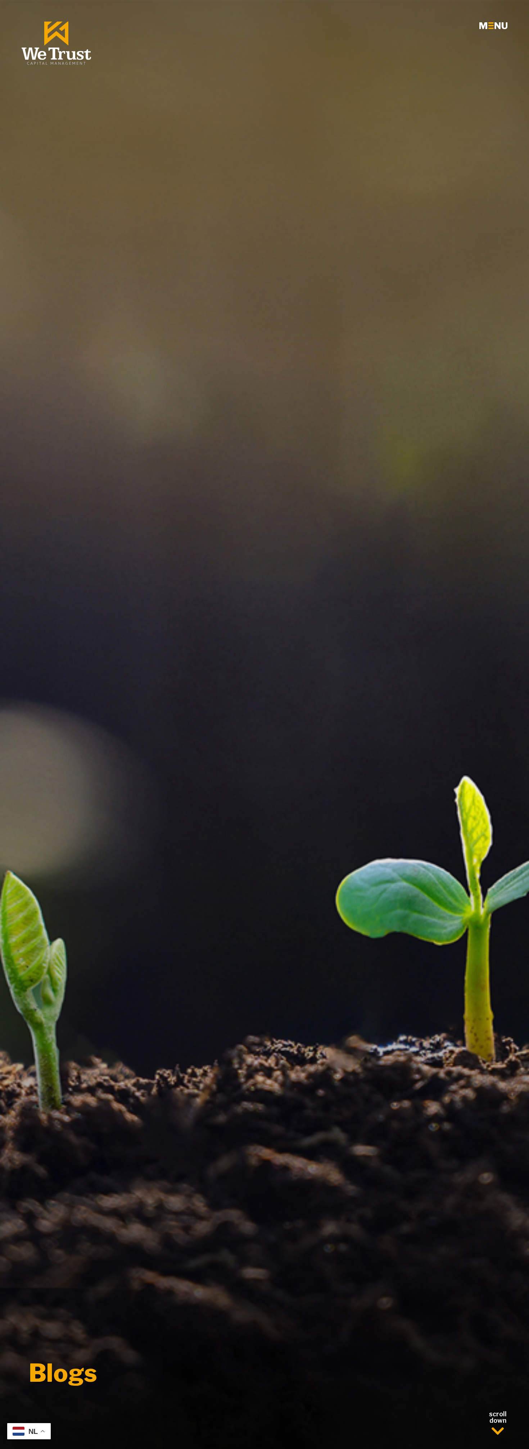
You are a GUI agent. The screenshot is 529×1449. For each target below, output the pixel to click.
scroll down (498, 1417)
